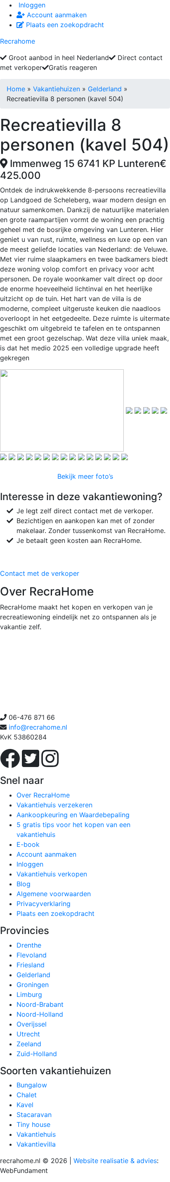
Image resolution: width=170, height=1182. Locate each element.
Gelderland (105, 89)
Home (16, 89)
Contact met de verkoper (39, 573)
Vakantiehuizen (56, 89)
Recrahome (17, 41)
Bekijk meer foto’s (85, 476)
